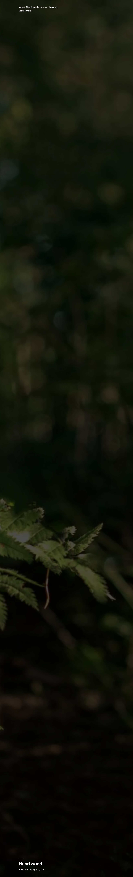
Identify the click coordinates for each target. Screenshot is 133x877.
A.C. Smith (24, 870)
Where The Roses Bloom (31, 7)
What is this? (25, 10)
